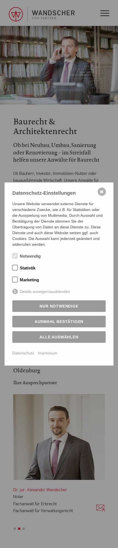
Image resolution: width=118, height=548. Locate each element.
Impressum (47, 353)
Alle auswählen (59, 337)
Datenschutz (23, 353)
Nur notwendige (59, 306)
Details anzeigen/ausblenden (45, 291)
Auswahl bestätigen (59, 321)
